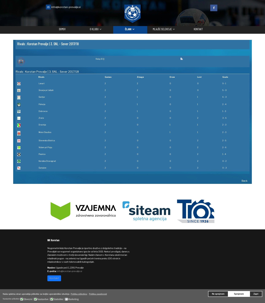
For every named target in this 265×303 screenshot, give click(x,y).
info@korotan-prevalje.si (66, 7)
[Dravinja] (26, 125)
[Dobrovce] (26, 111)
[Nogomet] (54, 61)
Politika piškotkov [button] (79, 294)
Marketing (73, 299)
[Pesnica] (26, 154)
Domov (62, 29)
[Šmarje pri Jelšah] (26, 90)
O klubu (94, 29)
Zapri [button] (255, 294)
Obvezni (27, 299)
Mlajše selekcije (162, 29)
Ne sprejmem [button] (218, 294)
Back (245, 180)
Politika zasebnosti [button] (98, 294)
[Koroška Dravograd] (26, 161)
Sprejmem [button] (239, 294)
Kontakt (198, 29)
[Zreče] (26, 118)
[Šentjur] (26, 97)
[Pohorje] (26, 104)
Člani (128, 29)
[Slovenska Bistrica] (26, 140)
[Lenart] (26, 83)
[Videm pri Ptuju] (26, 147)
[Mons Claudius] (26, 133)
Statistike (58, 299)
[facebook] (213, 8)
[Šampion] (26, 168)
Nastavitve (42, 299)
